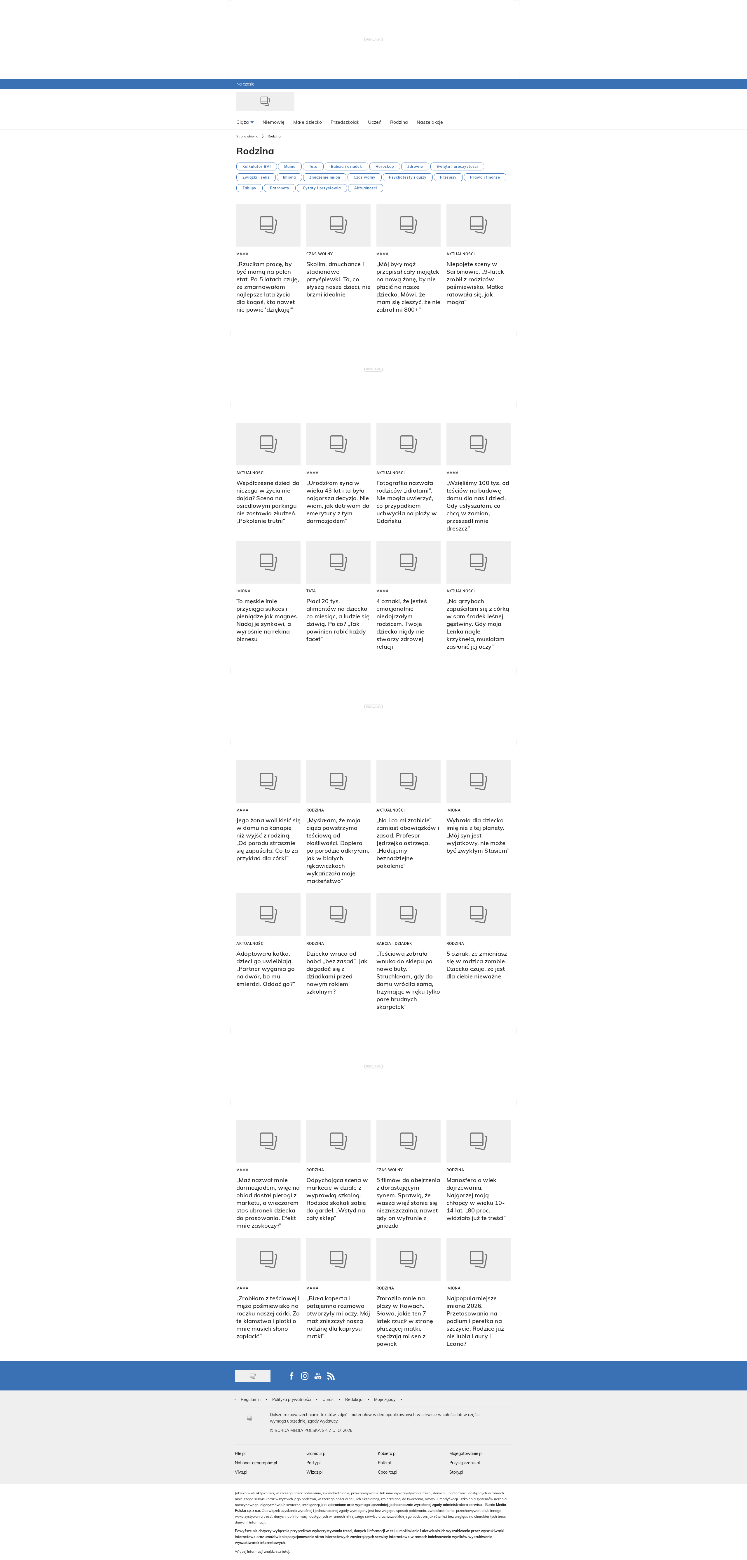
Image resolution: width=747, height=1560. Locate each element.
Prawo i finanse (485, 177)
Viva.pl (241, 1472)
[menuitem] (245, 121)
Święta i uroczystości (457, 166)
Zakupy (249, 188)
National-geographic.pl (256, 1462)
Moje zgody (384, 1399)
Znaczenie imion (324, 177)
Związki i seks (256, 177)
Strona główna (247, 136)
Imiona (289, 177)
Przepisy (448, 177)
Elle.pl (240, 1453)
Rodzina (315, 810)
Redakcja (353, 1399)
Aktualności (365, 188)
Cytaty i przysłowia (322, 188)
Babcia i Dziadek (394, 943)
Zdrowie (415, 166)
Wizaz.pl (314, 1472)
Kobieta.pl (387, 1453)
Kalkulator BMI (256, 166)
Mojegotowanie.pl (465, 1453)
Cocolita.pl (387, 1472)
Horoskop (385, 166)
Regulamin (251, 1399)
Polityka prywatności (291, 1399)
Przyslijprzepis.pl (464, 1462)
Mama (290, 166)
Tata (313, 166)
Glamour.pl (316, 1453)
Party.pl (313, 1462)
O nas (328, 1399)
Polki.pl (384, 1462)
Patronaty (279, 188)
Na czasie (245, 84)
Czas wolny (365, 177)
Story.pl (456, 1472)
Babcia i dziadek (346, 166)
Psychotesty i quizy (408, 177)
